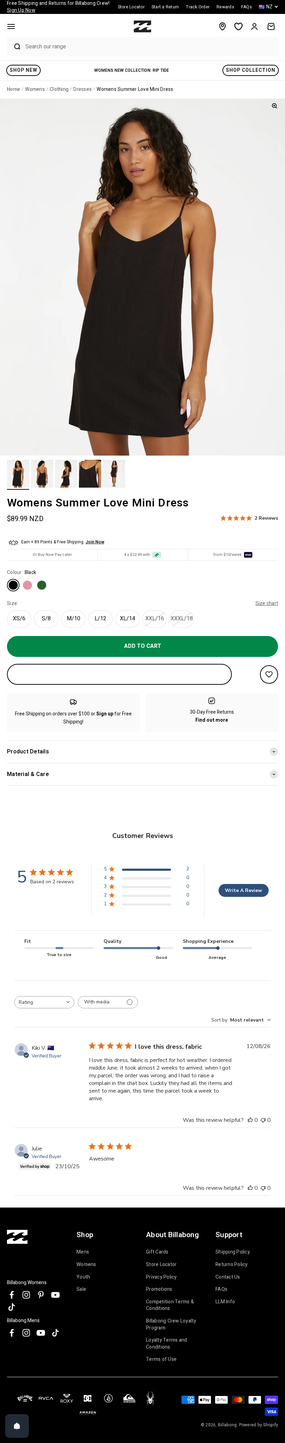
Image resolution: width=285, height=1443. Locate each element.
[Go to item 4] (90, 475)
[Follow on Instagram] (26, 1295)
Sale (81, 1289)
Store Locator (161, 1264)
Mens (82, 1252)
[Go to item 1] (18, 475)
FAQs (221, 1289)
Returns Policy (231, 1264)
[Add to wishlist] (269, 674)
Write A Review (243, 890)
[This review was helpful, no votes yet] (250, 1120)
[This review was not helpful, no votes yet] (263, 1120)
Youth (83, 1277)
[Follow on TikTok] (11, 1307)
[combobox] (150, 46)
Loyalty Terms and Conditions (166, 1343)
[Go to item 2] (42, 475)
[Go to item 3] (66, 475)
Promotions (159, 1289)
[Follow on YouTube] (55, 1295)
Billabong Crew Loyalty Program (171, 1324)
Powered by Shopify (258, 1425)
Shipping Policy (232, 1252)
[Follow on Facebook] (11, 1295)
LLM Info (225, 1301)
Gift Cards (157, 1252)
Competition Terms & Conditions (170, 1305)
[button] (11, 26)
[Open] (17, 1426)
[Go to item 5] (114, 475)
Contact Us (227, 1277)
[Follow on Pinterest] (41, 1295)
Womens (86, 1264)
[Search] (14, 46)
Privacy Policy (161, 1277)
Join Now (95, 542)
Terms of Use (161, 1359)
